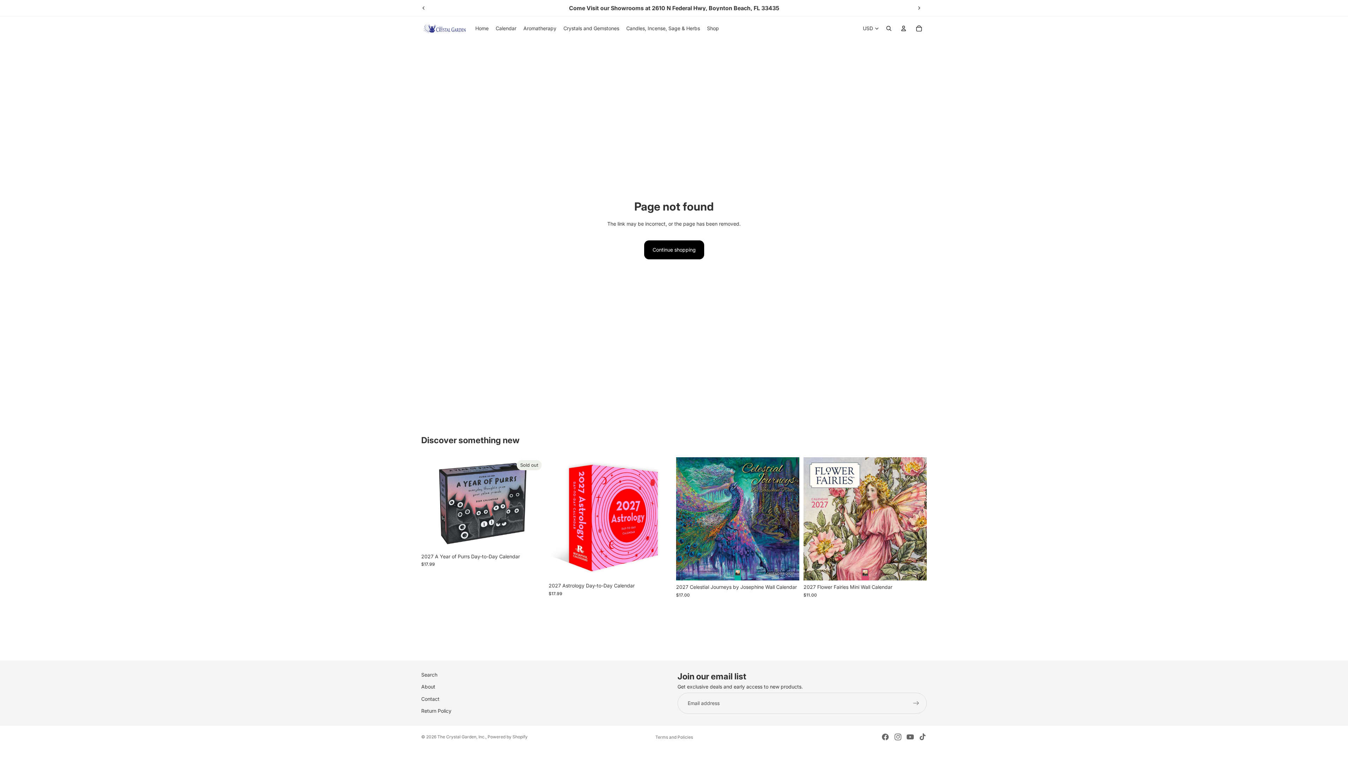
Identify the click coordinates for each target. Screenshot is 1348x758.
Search (429, 675)
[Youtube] (910, 737)
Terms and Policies (674, 737)
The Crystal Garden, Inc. (461, 736)
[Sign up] (916, 703)
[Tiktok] (922, 737)
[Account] (903, 28)
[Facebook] (885, 737)
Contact (430, 699)
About (428, 687)
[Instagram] (898, 737)
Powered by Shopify (508, 736)
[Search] (889, 28)
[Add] (661, 568)
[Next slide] (919, 8)
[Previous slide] (423, 8)
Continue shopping (674, 250)
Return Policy (436, 711)
